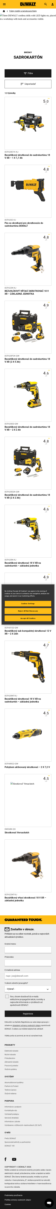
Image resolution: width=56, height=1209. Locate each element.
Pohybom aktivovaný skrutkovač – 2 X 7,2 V (27, 767)
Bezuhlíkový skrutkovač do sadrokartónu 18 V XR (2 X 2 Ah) (27, 496)
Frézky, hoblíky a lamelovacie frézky (23, 11)
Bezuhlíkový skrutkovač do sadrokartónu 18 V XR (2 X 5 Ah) (27, 360)
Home (3, 11)
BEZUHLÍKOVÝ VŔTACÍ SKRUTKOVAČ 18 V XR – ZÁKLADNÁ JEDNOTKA (27, 292)
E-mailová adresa (12, 970)
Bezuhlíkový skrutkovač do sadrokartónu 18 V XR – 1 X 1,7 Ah (27, 156)
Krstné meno (10, 944)
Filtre (30, 73)
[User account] (52, 4)
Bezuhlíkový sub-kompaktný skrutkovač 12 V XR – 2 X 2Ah (28, 632)
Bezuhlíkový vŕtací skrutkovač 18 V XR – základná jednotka (25, 899)
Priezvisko (9, 957)
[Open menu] (4, 4)
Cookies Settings (28, 603)
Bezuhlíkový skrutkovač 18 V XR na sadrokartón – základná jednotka (23, 564)
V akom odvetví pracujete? (16, 983)
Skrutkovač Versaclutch (17, 832)
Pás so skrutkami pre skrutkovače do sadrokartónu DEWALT (24, 224)
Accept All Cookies (28, 618)
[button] (5, 1159)
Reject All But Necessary (28, 611)
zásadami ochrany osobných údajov (26, 1025)
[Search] (45, 4)
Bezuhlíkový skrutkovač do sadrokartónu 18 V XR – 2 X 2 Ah (27, 428)
